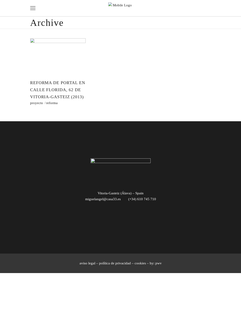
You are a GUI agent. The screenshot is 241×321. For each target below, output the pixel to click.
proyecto (36, 103)
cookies (140, 263)
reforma (52, 103)
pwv (158, 263)
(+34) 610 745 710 (142, 199)
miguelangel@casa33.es (103, 199)
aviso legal (87, 263)
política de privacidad (115, 263)
